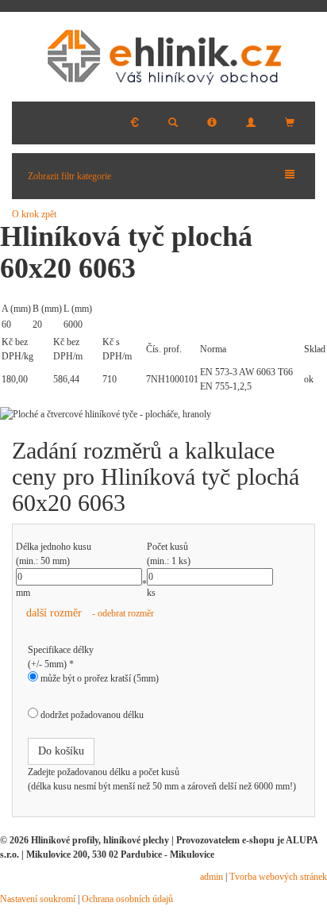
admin (211, 876)
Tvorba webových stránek (278, 876)
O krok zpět (34, 214)
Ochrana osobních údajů (127, 898)
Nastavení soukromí (37, 898)
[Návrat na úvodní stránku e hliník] (163, 57)
